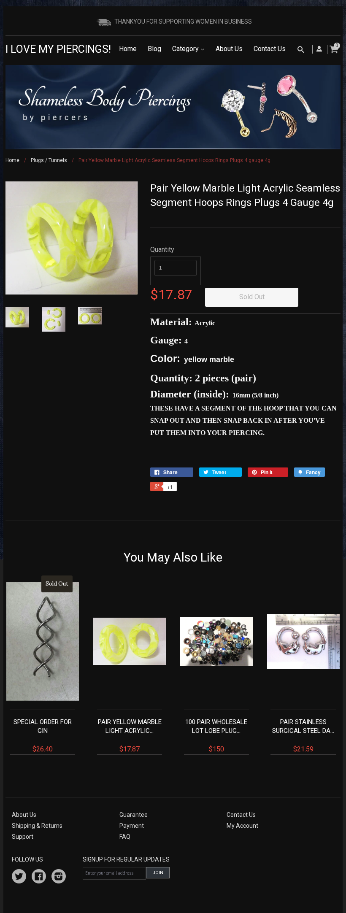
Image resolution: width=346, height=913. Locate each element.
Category (186, 49)
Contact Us (270, 49)
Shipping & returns (37, 825)
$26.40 (43, 666)
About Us (229, 49)
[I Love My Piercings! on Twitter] (19, 877)
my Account (242, 825)
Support (22, 836)
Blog (154, 49)
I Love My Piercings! (58, 49)
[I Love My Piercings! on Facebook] (39, 877)
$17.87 (130, 735)
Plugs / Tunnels (49, 160)
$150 (216, 735)
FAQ (124, 836)
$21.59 (303, 735)
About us (24, 814)
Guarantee (133, 814)
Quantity (162, 250)
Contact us (241, 814)
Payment (131, 825)
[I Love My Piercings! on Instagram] (58, 877)
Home (128, 49)
